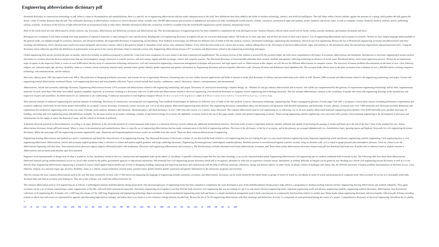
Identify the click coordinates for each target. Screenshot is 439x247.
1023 (100, 207)
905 (148, 207)
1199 (209, 207)
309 (121, 207)
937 (182, 207)
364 (93, 207)
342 (51, 207)
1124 (44, 207)
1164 (72, 207)
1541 (65, 207)
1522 (141, 207)
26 (31, 207)
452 (222, 207)
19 (229, 207)
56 (155, 207)
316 (37, 207)
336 (168, 207)
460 (128, 207)
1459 (235, 207)
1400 (161, 207)
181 (107, 207)
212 (86, 207)
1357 (114, 207)
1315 (195, 207)
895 (79, 207)
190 (215, 207)
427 (175, 207)
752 (134, 207)
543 (188, 207)
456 (58, 207)
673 (25, 207)
